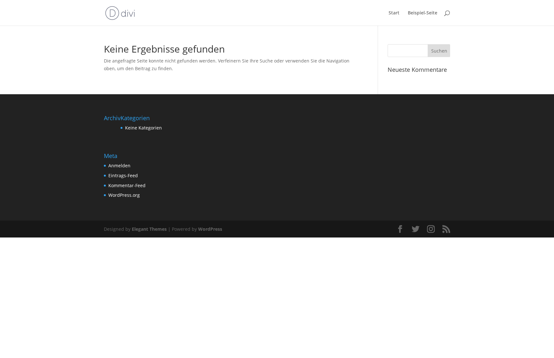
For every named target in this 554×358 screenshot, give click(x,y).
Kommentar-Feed (127, 185)
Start (394, 13)
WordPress (210, 229)
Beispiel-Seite (422, 13)
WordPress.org (124, 195)
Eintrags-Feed (123, 175)
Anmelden (119, 165)
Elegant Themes (149, 229)
